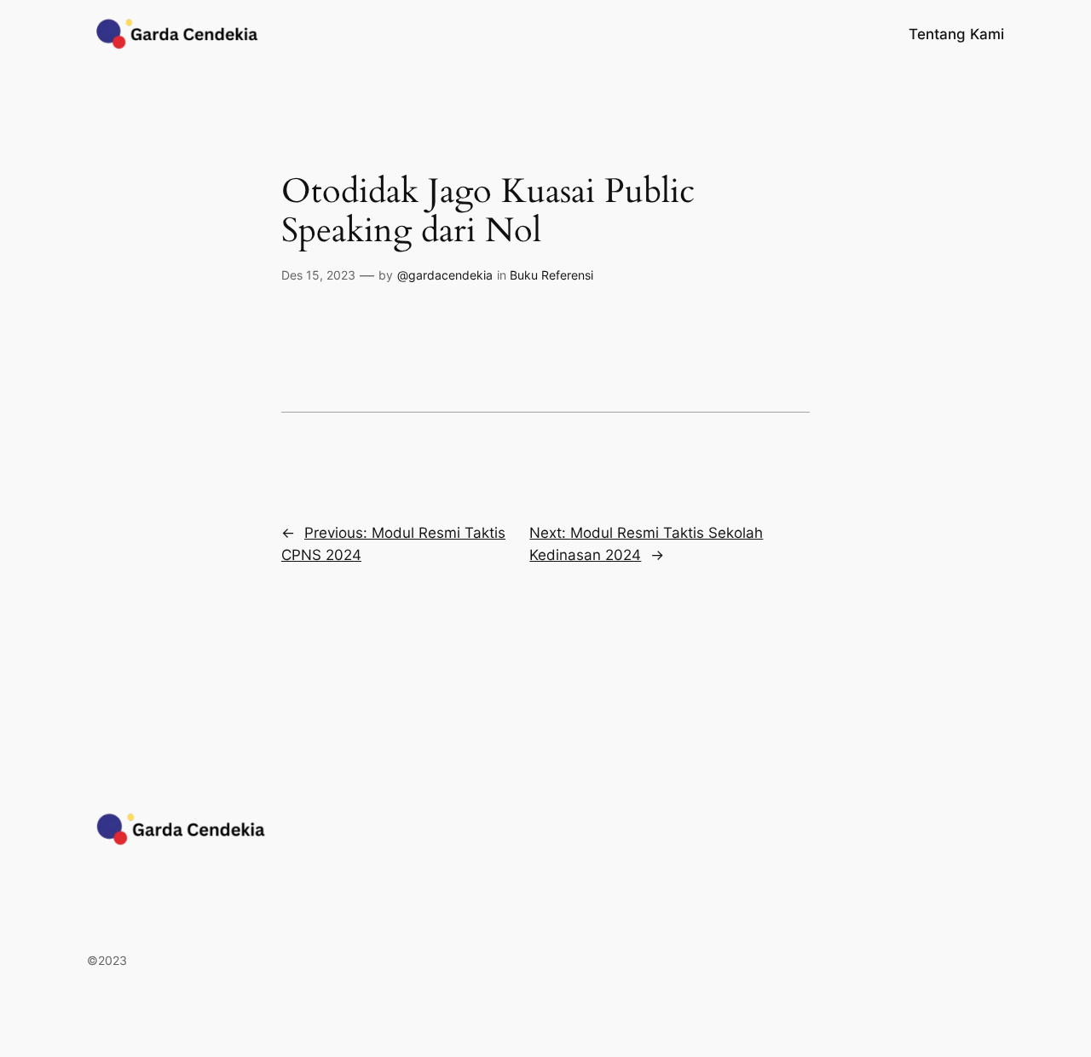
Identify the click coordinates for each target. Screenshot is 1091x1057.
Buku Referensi (551, 275)
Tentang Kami (956, 34)
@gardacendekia (445, 275)
